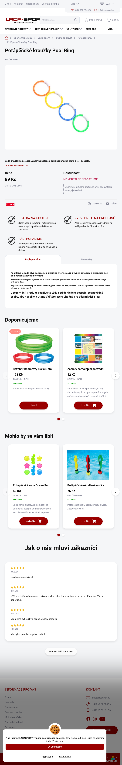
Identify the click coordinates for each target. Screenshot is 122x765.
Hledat (75, 20)
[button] (58, 419)
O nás (8, 4)
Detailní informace (15, 165)
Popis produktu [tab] (33, 259)
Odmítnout (65, 756)
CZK (108, 4)
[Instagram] (94, 718)
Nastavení (48, 756)
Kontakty (18, 4)
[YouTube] (102, 718)
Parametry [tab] (86, 259)
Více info (59, 741)
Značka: (12, 59)
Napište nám (32, 4)
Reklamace (10, 727)
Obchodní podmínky (15, 722)
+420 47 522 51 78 (101, 710)
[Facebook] (88, 718)
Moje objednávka (13, 717)
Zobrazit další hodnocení (61, 651)
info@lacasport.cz (101, 697)
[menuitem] (18, 29)
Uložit (11, 204)
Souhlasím (56, 746)
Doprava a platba (50, 4)
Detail (34, 405)
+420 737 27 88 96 (101, 704)
